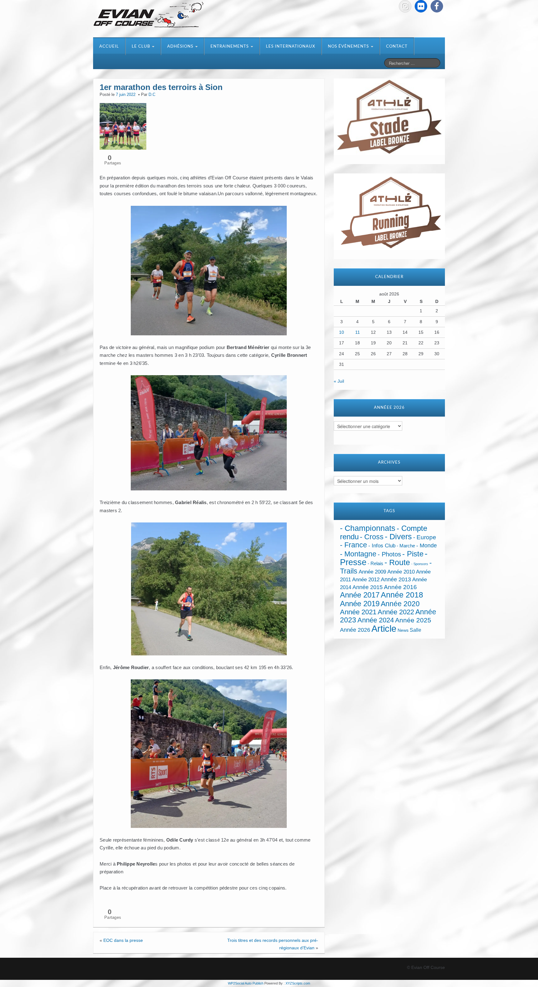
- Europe (424, 537)
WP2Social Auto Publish (245, 983)
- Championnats (367, 528)
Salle (415, 630)
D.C (152, 94)
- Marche (406, 545)
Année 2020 (400, 604)
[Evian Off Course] (148, 15)
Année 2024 (375, 620)
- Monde (426, 545)
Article (383, 628)
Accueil (109, 47)
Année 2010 (401, 572)
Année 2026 (355, 630)
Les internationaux (290, 47)
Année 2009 (372, 572)
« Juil (339, 381)
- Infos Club (381, 546)
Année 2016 (400, 587)
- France (353, 545)
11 (357, 332)
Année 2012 (366, 580)
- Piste (412, 554)
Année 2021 (358, 612)
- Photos (389, 554)
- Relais (375, 563)
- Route (397, 562)
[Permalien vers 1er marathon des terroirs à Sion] (123, 125)
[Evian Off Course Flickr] (421, 6)
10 (341, 332)
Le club (141, 47)
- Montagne (358, 554)
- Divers (398, 536)
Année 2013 (396, 579)
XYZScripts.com (298, 983)
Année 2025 (413, 620)
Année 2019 (360, 603)
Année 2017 (360, 595)
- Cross (372, 537)
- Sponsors (419, 564)
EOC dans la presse (123, 940)
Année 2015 (367, 587)
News (403, 630)
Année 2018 (402, 595)
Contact (397, 47)
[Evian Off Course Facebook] (437, 6)
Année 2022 (396, 612)
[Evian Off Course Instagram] (405, 6)
